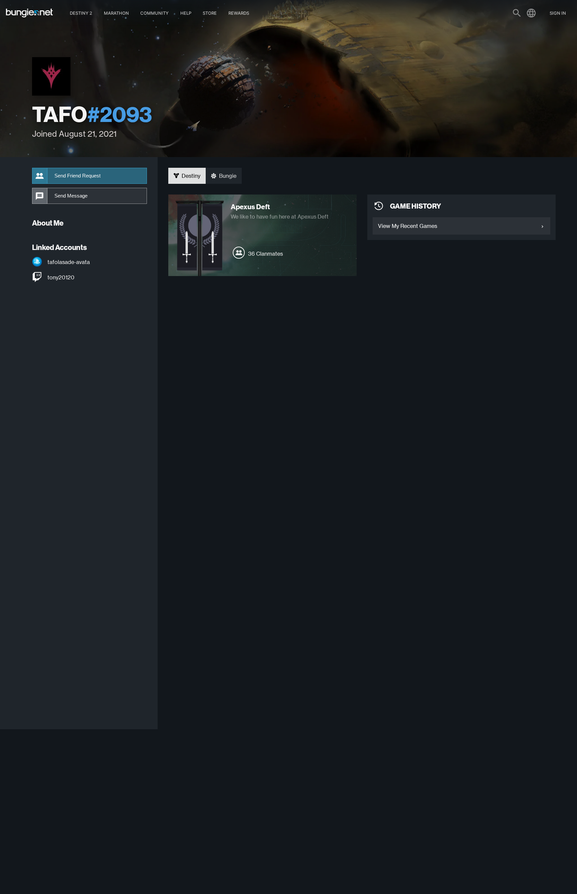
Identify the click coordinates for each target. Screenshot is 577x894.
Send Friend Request (77, 175)
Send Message (70, 196)
